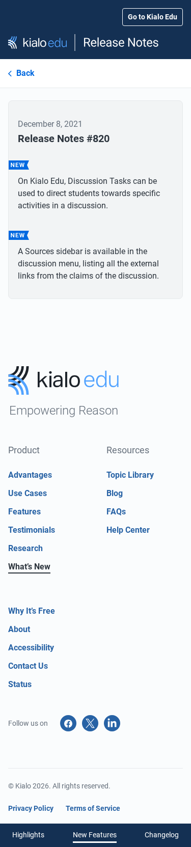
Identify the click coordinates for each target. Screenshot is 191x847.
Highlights (28, 835)
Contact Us (28, 666)
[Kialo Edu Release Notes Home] (95, 42)
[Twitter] (90, 723)
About (19, 629)
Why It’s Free (31, 611)
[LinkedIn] (112, 723)
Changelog (162, 835)
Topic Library (130, 475)
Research (25, 548)
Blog (114, 493)
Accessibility (31, 647)
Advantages (30, 475)
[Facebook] (68, 723)
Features (24, 511)
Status (20, 684)
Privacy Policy (30, 808)
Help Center (128, 530)
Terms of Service (93, 808)
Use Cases (27, 493)
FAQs (116, 511)
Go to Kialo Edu (152, 17)
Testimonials (31, 530)
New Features (95, 835)
